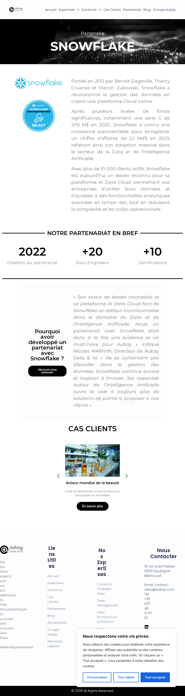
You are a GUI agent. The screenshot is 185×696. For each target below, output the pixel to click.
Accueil (51, 10)
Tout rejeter (126, 677)
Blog (147, 10)
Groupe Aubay (164, 10)
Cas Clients (112, 10)
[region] (126, 658)
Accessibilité (51, 623)
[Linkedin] (146, 627)
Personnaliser (97, 677)
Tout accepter (155, 677)
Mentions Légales (51, 643)
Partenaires (132, 10)
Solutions (89, 10)
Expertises (67, 10)
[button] (58, 476)
